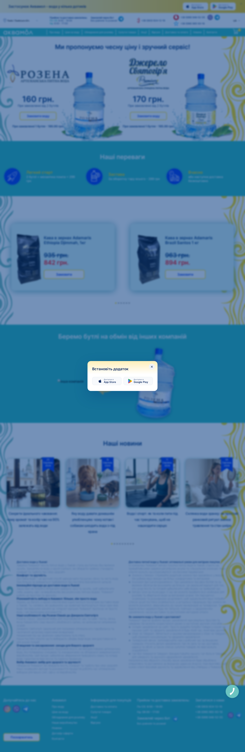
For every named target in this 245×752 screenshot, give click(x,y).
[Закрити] (152, 367)
